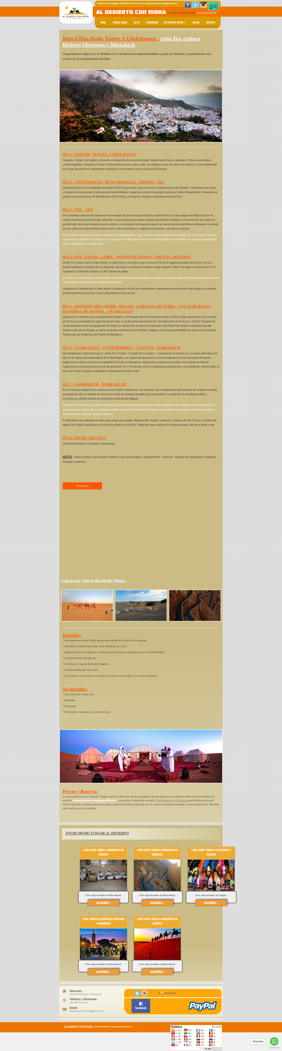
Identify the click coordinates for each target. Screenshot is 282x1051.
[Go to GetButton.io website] (274, 1048)
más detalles (102, 971)
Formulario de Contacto (171, 800)
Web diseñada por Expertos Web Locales (113, 1027)
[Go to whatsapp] (274, 1041)
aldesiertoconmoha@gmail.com (87, 1011)
